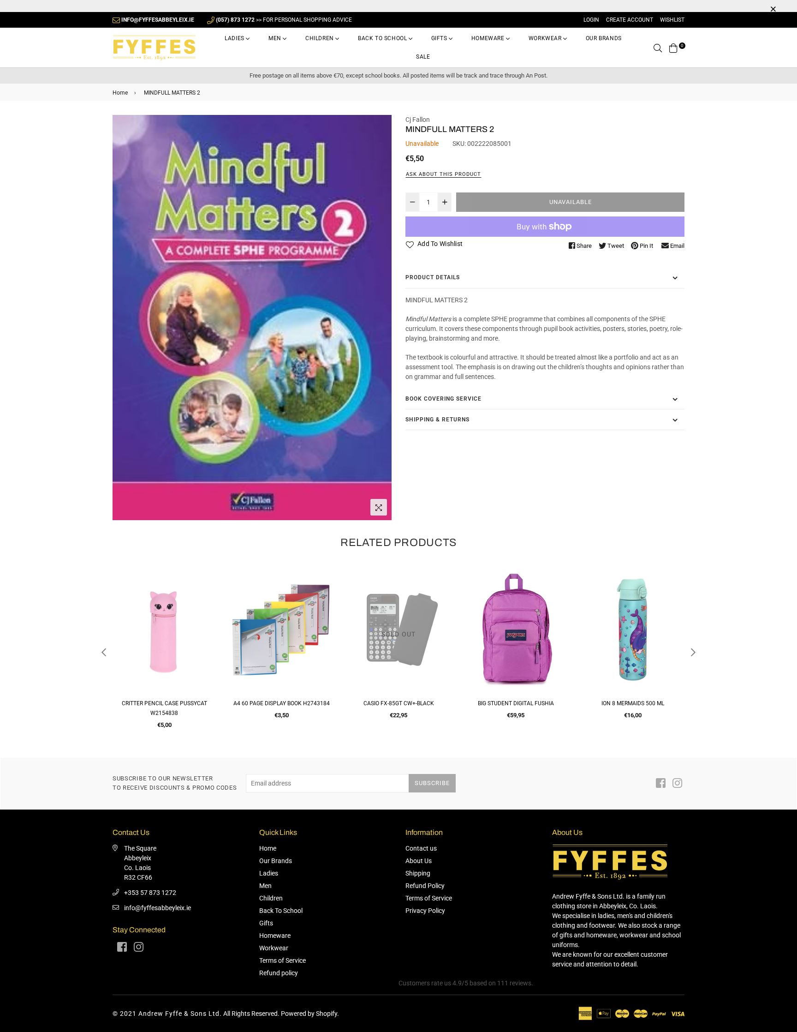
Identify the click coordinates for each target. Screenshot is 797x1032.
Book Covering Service (443, 399)
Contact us (421, 848)
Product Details (432, 277)
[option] (252, 317)
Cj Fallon (417, 119)
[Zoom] (378, 507)
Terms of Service (282, 960)
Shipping (417, 873)
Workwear (546, 38)
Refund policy (278, 973)
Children (320, 38)
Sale (423, 57)
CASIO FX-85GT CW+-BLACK (281, 703)
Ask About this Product (443, 174)
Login (591, 20)
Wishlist (672, 20)
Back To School (383, 38)
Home (120, 93)
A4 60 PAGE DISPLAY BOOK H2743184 (164, 703)
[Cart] (673, 47)
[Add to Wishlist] (205, 608)
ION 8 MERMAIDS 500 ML (515, 703)
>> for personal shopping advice (284, 20)
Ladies (235, 38)
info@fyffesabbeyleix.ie (157, 908)
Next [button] (693, 652)
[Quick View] (205, 589)
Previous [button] (104, 652)
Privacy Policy (425, 910)
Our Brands (604, 38)
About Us (418, 860)
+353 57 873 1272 (150, 892)
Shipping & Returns (437, 419)
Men (275, 38)
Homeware (488, 38)
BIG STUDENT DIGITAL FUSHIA (399, 703)
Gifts (440, 38)
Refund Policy (425, 885)
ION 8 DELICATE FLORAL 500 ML (633, 703)
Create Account (629, 20)
